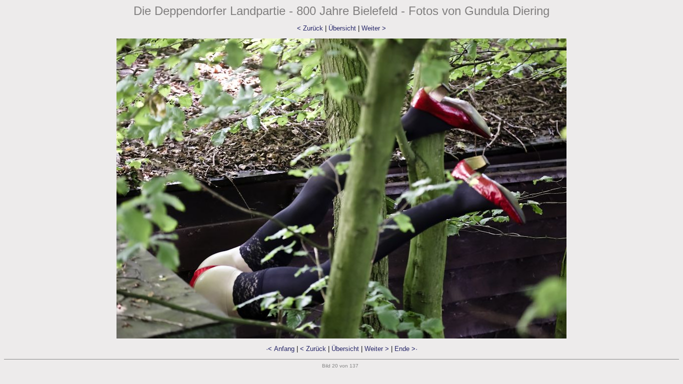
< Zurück (310, 28)
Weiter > (374, 28)
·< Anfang (280, 348)
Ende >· (406, 348)
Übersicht (342, 28)
